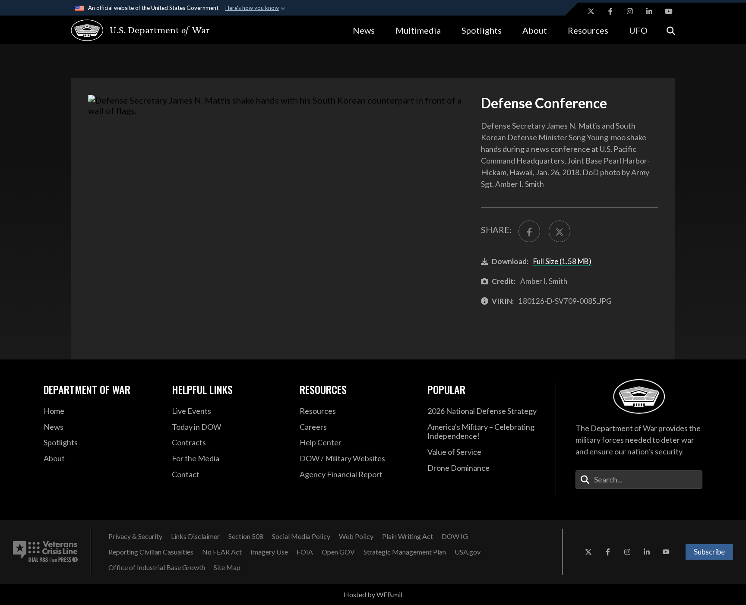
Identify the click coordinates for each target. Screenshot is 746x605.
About (534, 30)
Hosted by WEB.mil (373, 594)
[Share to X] (559, 231)
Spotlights (482, 30)
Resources (588, 30)
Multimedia (418, 30)
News (364, 30)
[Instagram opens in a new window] (629, 11)
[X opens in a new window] (591, 11)
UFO (638, 30)
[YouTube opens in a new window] (668, 11)
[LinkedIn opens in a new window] (649, 11)
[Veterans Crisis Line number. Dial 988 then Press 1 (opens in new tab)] (45, 552)
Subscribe (709, 551)
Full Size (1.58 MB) (562, 261)
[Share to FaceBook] (529, 231)
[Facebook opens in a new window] (610, 11)
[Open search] (671, 30)
